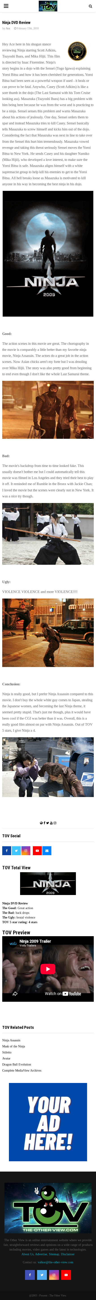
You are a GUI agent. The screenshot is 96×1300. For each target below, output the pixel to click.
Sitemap (54, 1254)
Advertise (41, 1254)
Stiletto (6, 1052)
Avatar (6, 1058)
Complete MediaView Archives (21, 1070)
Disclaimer (68, 1254)
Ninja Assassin (11, 1040)
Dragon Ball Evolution (16, 1064)
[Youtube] (66, 1275)
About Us (27, 1254)
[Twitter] (42, 1275)
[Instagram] (54, 1275)
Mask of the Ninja (13, 1046)
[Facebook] (30, 1275)
